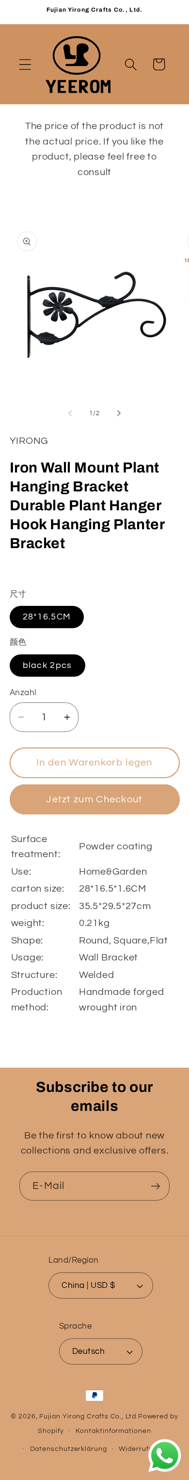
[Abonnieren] (155, 1186)
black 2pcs (47, 665)
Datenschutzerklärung (68, 1448)
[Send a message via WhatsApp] (164, 1455)
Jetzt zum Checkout (94, 799)
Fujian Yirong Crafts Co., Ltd (87, 1416)
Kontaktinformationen (113, 1430)
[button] (25, 64)
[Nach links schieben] (69, 413)
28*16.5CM (47, 616)
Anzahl (23, 692)
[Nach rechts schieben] (119, 413)
